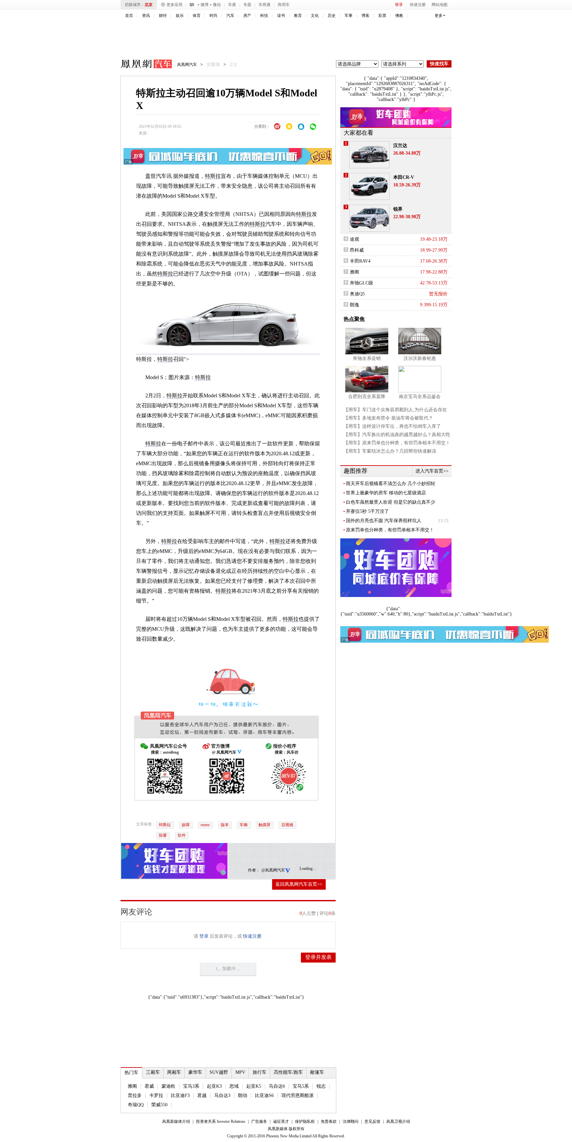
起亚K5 (253, 1086)
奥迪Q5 (357, 293)
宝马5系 (301, 1086)
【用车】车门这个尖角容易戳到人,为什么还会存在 (395, 409)
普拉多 (135, 1095)
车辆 (244, 824)
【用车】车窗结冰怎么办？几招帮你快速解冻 (390, 451)
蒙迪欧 (168, 1086)
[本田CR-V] (369, 186)
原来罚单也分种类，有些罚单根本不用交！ (390, 529)
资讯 (146, 15)
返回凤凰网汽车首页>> (298, 884)
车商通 (264, 4)
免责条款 (329, 1121)
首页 (129, 15)
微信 (217, 4)
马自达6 (277, 1086)
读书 (281, 15)
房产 (247, 15)
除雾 (163, 835)
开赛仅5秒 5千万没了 (367, 511)
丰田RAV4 (360, 261)
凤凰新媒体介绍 (176, 1121)
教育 (298, 15)
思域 (234, 1086)
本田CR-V (403, 177)
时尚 (213, 15)
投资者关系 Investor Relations (220, 1121)
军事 (349, 15)
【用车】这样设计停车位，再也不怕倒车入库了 (392, 426)
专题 (247, 4)
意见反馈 (372, 1121)
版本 (225, 824)
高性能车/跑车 (288, 1072)
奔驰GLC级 (361, 282)
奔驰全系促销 (367, 358)
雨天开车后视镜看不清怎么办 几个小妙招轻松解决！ (390, 483)
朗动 (242, 1095)
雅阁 (132, 1086)
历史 (332, 15)
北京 (149, 4)
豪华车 (195, 1072)
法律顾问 (350, 1121)
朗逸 (354, 304)
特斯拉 (213, 176)
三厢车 (153, 1072)
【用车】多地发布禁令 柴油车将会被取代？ (388, 418)
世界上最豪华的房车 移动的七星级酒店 (386, 492)
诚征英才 (281, 1121)
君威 (149, 1086)
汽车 (230, 15)
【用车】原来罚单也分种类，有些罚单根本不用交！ (397, 442)
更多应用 (174, 4)
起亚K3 (214, 1086)
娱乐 (180, 15)
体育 (197, 15)
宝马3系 (191, 1086)
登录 (399, 4)
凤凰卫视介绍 (398, 1121)
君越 (202, 1095)
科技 (264, 15)
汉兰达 (400, 145)
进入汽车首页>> (432, 471)
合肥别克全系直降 (366, 396)
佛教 (399, 15)
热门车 (131, 1072)
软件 (182, 835)
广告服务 (259, 1121)
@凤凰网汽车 (273, 870)
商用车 (284, 4)
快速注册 (418, 4)
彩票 (382, 15)
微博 (205, 4)
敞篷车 (317, 1072)
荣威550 (159, 1104)
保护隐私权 (305, 1121)
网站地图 (440, 4)
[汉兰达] (369, 154)
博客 (365, 15)
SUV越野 (219, 1072)
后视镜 (287, 824)
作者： (254, 870)
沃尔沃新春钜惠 (420, 358)
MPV (240, 1072)
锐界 (398, 209)
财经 (163, 15)
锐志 (321, 1086)
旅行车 (259, 1072)
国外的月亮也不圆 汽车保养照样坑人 (383, 520)
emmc (205, 824)
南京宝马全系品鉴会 (420, 396)
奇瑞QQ (136, 1104)
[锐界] (369, 218)
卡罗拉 (156, 1095)
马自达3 (222, 1095)
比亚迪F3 (180, 1095)
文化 (315, 15)
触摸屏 (264, 824)
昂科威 (357, 250)
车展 (232, 4)
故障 (186, 824)
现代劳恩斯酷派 (297, 1095)
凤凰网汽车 (141, 65)
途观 (354, 239)
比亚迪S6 (264, 1095)
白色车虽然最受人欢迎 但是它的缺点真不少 (390, 502)
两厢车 (174, 1072)
